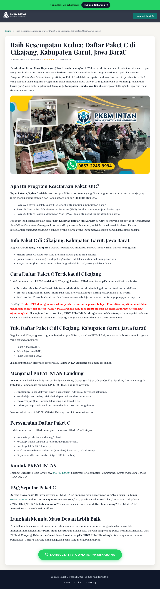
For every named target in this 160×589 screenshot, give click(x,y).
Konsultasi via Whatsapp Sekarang (82, 554)
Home (8, 30)
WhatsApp (91, 582)
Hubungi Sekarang (95, 5)
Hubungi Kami (143, 16)
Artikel (78, 582)
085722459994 (61, 472)
